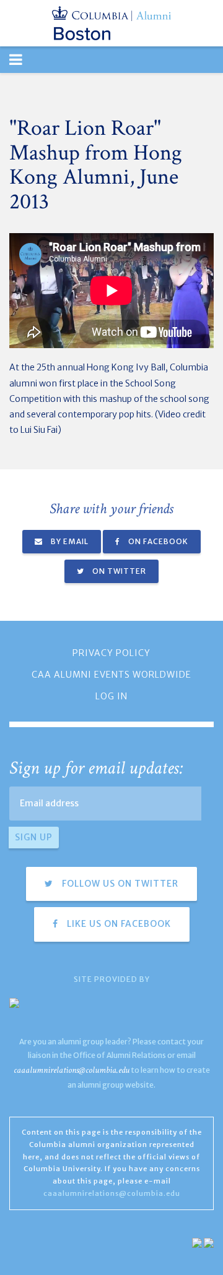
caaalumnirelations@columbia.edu (71, 1070)
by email (69, 541)
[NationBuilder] (197, 1242)
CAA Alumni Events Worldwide (111, 674)
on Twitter (118, 571)
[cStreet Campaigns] (209, 1242)
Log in (111, 696)
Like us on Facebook (117, 923)
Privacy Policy (111, 653)
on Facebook (157, 541)
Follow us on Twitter (118, 883)
